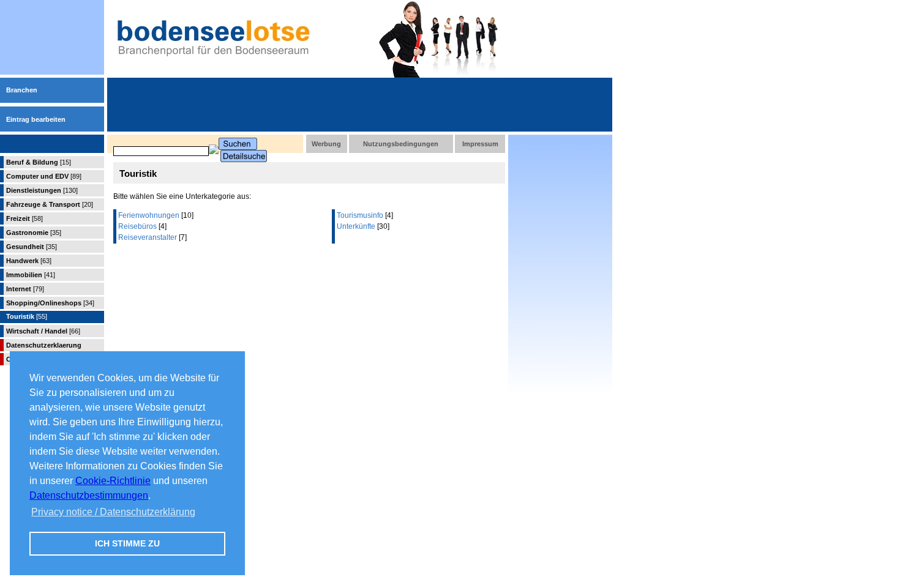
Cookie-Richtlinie (113, 480)
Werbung (326, 143)
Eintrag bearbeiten (36, 119)
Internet (25, 288)
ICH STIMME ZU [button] (127, 543)
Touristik (26, 316)
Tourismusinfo (360, 215)
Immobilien (30, 274)
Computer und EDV (43, 176)
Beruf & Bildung (38, 162)
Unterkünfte (356, 226)
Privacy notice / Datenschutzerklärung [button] (113, 512)
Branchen (21, 90)
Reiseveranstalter (147, 237)
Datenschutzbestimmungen (88, 495)
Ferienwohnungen (148, 215)
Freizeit (24, 218)
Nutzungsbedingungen (400, 143)
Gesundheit (31, 246)
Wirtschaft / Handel (43, 331)
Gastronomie (33, 232)
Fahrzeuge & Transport (49, 204)
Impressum (480, 143)
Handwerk (28, 260)
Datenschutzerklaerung (43, 345)
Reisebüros (137, 226)
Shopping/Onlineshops (50, 303)
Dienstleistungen (42, 190)
